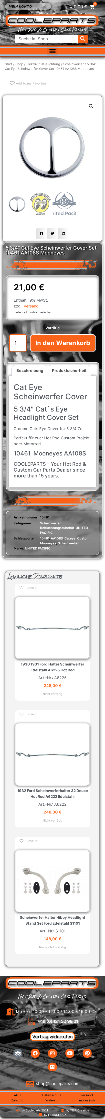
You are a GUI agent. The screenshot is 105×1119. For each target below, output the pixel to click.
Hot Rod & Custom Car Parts (52, 29)
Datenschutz (52, 1095)
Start (8, 64)
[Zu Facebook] (35, 1053)
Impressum (86, 1100)
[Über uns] (17, 1053)
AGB (17, 1095)
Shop (19, 64)
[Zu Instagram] (52, 1053)
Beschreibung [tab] (29, 370)
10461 (44, 538)
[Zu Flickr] (52, 1067)
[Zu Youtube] (69, 1053)
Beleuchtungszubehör (57, 528)
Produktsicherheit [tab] (69, 370)
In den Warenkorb (62, 343)
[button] (52, 51)
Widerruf (52, 1100)
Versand (31, 306)
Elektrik (32, 64)
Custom (83, 538)
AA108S (57, 538)
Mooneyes (48, 543)
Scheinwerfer (73, 64)
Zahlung (17, 1100)
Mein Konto (20, 6)
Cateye (69, 538)
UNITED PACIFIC (38, 548)
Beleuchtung (50, 64)
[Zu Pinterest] (87, 1053)
